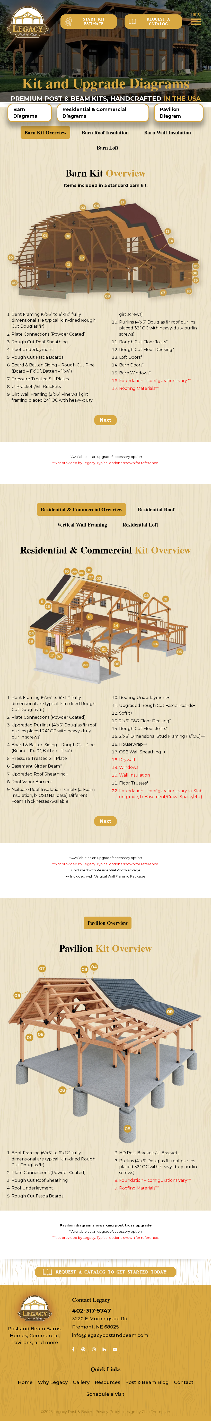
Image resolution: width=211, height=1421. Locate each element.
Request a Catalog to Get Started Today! (112, 1272)
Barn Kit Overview (45, 132)
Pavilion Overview (107, 923)
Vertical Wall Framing (82, 524)
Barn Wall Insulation (167, 132)
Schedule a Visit (105, 1394)
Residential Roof (156, 509)
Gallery (81, 1382)
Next (105, 420)
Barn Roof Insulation (105, 132)
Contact (184, 1382)
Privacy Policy (107, 1411)
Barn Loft (108, 147)
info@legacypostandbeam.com (110, 1335)
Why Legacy (53, 1382)
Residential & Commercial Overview (81, 509)
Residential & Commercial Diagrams (94, 113)
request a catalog (158, 21)
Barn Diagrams (25, 113)
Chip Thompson (156, 1411)
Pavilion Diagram (170, 113)
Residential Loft (140, 524)
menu (196, 14)
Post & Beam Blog (147, 1382)
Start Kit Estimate (94, 21)
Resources (107, 1382)
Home (25, 1382)
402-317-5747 (91, 1310)
